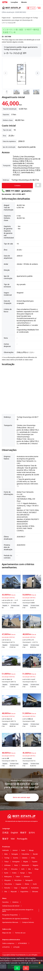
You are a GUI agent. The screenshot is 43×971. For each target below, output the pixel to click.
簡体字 (23, 832)
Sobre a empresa (8, 943)
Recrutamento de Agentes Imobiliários (15, 918)
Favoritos (5, 902)
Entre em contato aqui (21, 797)
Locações (14, 2)
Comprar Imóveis (28, 922)
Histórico (15, 902)
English (14, 832)
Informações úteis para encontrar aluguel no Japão (17, 910)
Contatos (17, 185)
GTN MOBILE (22, 943)
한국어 (32, 832)
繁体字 (5, 838)
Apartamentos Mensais (10, 922)
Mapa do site (6, 933)
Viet (13, 838)
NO (26, 968)
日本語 (5, 832)
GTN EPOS (6, 947)
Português (22, 838)
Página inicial (6, 18)
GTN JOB (16, 947)
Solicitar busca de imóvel (10, 906)
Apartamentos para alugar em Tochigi (25, 18)
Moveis (24, 2)
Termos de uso (20, 933)
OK (17, 968)
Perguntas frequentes (10, 915)
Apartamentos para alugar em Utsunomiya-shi (17, 20)
